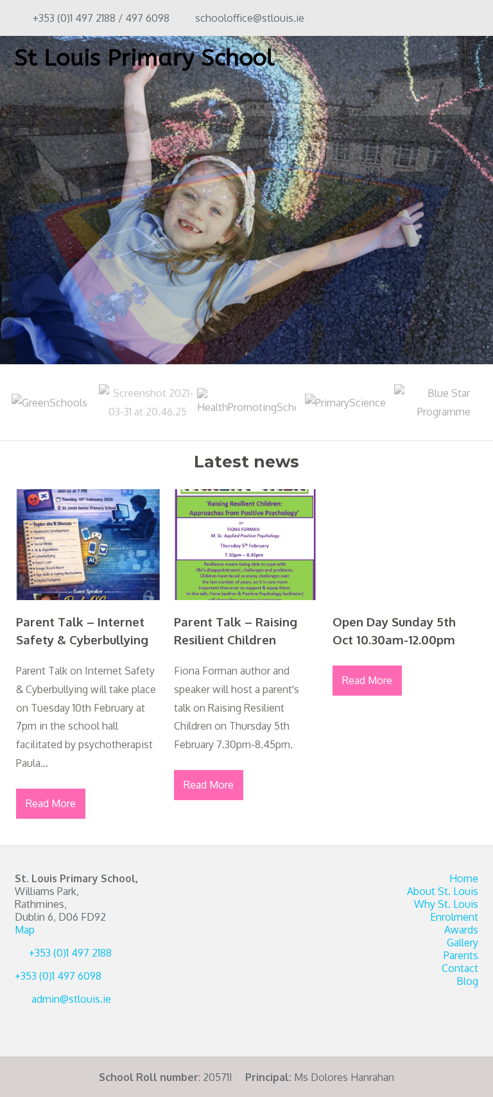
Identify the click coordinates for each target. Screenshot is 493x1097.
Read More (51, 803)
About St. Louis (442, 891)
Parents (461, 955)
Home (463, 878)
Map (25, 929)
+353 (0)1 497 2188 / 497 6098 (101, 18)
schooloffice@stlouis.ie (249, 18)
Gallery (462, 942)
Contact (460, 968)
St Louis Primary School (145, 57)
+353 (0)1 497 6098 (58, 975)
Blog (467, 981)
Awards (461, 929)
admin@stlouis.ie (71, 998)
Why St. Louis (446, 904)
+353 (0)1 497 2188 (70, 952)
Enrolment (454, 916)
